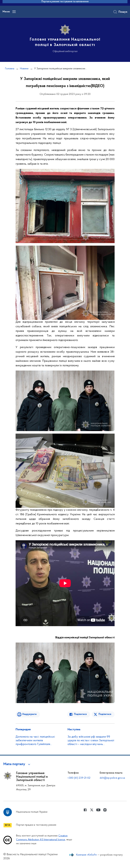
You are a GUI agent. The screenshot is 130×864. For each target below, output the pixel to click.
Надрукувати (29, 714)
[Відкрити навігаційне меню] (14, 11)
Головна (9, 68)
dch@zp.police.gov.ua (112, 778)
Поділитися (80, 714)
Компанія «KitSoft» (86, 855)
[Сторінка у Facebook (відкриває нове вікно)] (85, 810)
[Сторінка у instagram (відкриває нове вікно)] (105, 810)
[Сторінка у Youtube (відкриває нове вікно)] (98, 810)
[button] (17, 764)
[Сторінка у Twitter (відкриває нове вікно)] (92, 810)
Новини (24, 68)
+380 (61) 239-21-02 (79, 778)
